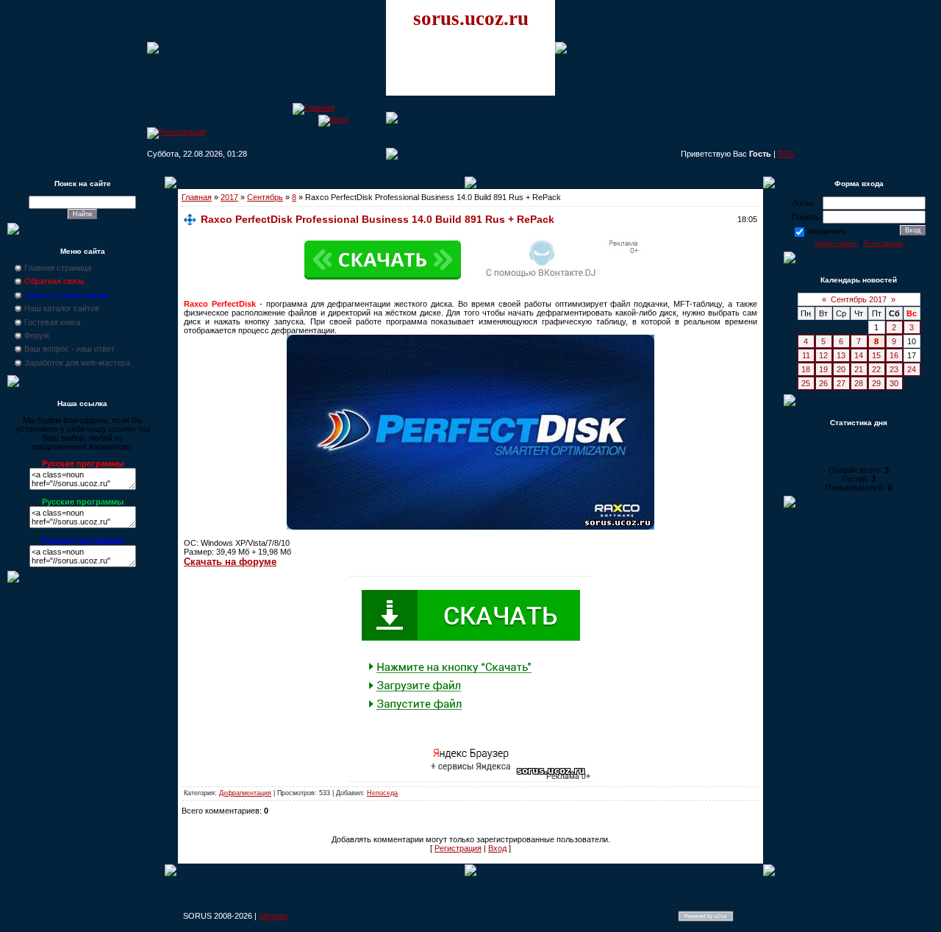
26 (823, 383)
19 (823, 369)
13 (841, 355)
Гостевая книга (52, 322)
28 (858, 383)
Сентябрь (265, 197)
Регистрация (458, 848)
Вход (497, 848)
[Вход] (333, 119)
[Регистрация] (176, 131)
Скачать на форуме (230, 561)
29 (876, 383)
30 (894, 383)
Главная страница (57, 267)
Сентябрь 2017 (859, 299)
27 (841, 383)
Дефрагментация (245, 793)
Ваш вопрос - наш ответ (69, 348)
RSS (786, 153)
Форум (36, 335)
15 (876, 355)
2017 (229, 197)
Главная (197, 197)
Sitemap (273, 915)
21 (858, 369)
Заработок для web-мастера (77, 362)
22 (876, 369)
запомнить (826, 231)
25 (805, 383)
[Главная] (313, 107)
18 (805, 369)
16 (894, 355)
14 (858, 355)
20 (841, 369)
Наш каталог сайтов (61, 308)
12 (823, 355)
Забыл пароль (836, 243)
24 (911, 369)
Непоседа (382, 793)
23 (894, 369)
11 (806, 355)
